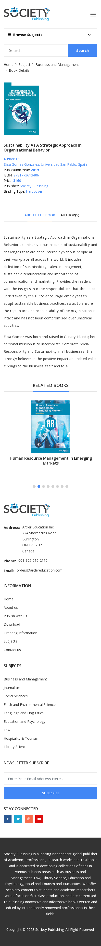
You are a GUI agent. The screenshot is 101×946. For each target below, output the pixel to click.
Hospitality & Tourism (21, 738)
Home (8, 64)
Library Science (15, 746)
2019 (35, 169)
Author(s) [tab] (70, 215)
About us (11, 607)
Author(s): (11, 159)
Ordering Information (20, 633)
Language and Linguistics (24, 713)
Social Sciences (16, 696)
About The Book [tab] (40, 215)
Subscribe (50, 793)
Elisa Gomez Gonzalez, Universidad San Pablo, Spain (45, 164)
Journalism (12, 687)
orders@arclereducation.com (40, 570)
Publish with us (15, 616)
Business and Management (57, 64)
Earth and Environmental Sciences (30, 704)
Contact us (12, 649)
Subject (24, 64)
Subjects (10, 641)
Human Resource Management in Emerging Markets (51, 461)
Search (82, 50)
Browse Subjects (27, 34)
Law (7, 729)
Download (12, 624)
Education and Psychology (24, 721)
